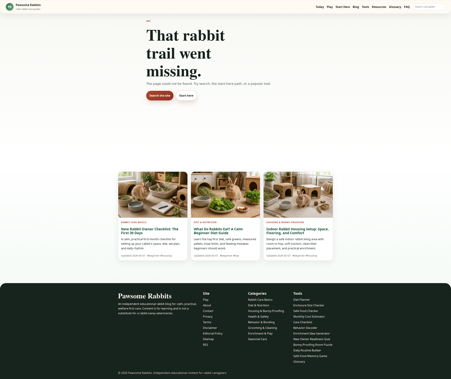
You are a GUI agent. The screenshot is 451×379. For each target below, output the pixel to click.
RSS (205, 345)
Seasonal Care (257, 339)
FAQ (407, 7)
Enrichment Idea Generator (311, 333)
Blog (356, 7)
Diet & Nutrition (258, 305)
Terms (207, 322)
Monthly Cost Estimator (309, 316)
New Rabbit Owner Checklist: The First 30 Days (149, 231)
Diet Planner (301, 300)
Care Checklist (302, 322)
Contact (208, 311)
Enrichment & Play (260, 333)
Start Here (343, 7)
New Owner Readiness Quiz (311, 339)
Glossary (395, 7)
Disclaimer (210, 328)
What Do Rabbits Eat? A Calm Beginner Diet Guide (218, 231)
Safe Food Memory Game (310, 356)
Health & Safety (258, 316)
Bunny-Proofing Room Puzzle (312, 345)
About (207, 305)
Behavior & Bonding (261, 322)
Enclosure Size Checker (308, 305)
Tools (365, 7)
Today (320, 7)
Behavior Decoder (305, 328)
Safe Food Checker (305, 311)
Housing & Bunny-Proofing (266, 311)
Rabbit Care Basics (260, 300)
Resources (379, 7)
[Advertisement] (225, 131)
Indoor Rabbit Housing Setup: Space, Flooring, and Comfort (297, 231)
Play (330, 7)
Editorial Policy (213, 333)
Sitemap (208, 339)
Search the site (159, 95)
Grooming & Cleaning (262, 328)
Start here (186, 95)
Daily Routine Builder (307, 350)
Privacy (207, 316)
